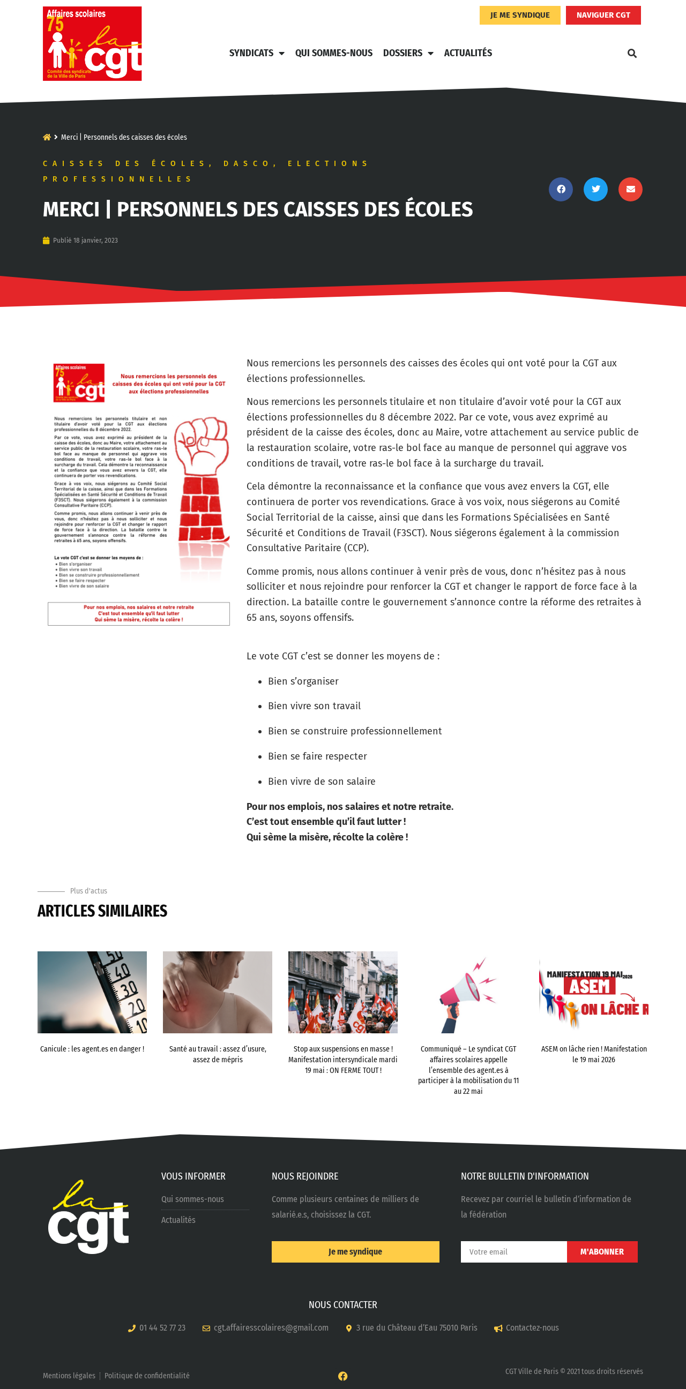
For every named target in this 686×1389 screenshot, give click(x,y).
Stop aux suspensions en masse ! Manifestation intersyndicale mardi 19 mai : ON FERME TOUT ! (343, 1060)
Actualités (468, 53)
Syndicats (251, 53)
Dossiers (402, 53)
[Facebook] (343, 1376)
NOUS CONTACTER (343, 1305)
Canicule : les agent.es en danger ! (92, 1049)
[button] (632, 53)
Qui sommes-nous (333, 53)
